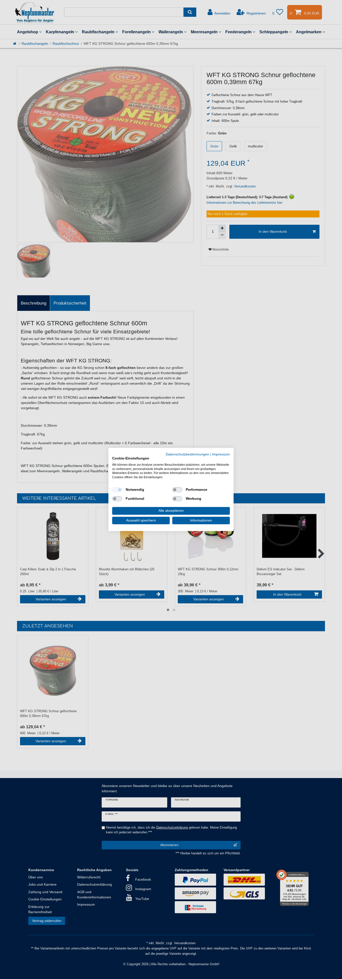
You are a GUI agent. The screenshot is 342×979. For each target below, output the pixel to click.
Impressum (221, 454)
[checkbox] (117, 489)
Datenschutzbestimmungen (187, 454)
